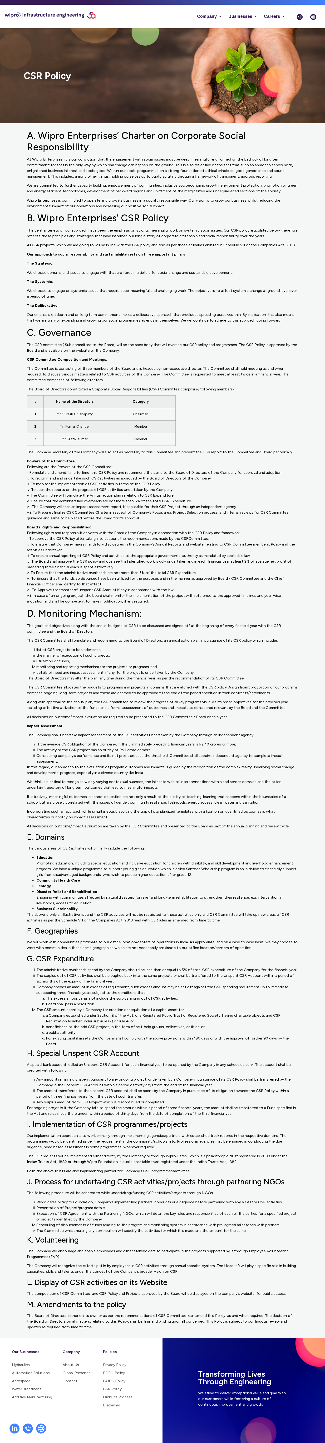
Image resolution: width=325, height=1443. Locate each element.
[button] (209, 16)
